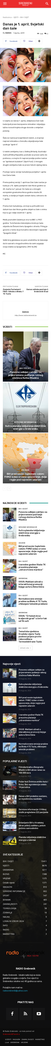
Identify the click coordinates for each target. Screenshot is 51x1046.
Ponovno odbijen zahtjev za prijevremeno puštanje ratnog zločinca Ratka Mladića (25, 375)
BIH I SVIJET (24, 17)
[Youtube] (39, 1014)
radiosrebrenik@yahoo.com (15, 991)
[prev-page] (4, 489)
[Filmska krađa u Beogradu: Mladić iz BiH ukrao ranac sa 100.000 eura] (9, 770)
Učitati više (24, 648)
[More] (39, 41)
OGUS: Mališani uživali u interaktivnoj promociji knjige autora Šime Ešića (31, 584)
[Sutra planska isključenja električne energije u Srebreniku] (25, 407)
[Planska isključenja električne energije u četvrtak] (9, 840)
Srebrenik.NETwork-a (11, 1034)
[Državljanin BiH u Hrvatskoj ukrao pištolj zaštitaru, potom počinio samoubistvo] (9, 826)
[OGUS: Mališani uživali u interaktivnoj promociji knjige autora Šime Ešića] (9, 583)
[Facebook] (12, 1014)
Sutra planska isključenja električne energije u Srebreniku (25, 427)
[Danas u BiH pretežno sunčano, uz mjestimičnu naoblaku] (9, 799)
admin (8, 33)
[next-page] (9, 489)
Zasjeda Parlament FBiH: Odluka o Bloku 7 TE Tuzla (13, 291)
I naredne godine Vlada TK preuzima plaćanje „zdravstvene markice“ (32, 567)
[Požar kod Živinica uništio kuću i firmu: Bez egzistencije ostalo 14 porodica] (9, 785)
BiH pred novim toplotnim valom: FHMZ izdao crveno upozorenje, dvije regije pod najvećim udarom (25, 476)
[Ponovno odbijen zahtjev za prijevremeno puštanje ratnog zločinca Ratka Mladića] (25, 356)
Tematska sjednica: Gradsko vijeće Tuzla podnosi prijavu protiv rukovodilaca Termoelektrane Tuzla (30, 636)
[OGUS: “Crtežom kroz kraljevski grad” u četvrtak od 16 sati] (9, 617)
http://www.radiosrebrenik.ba (25, 315)
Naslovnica (7, 17)
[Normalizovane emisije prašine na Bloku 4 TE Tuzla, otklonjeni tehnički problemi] (9, 600)
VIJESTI (15, 17)
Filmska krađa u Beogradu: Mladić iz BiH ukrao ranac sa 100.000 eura (32, 770)
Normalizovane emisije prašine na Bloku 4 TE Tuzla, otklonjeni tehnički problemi (33, 601)
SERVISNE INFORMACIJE (25, 422)
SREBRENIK (23, 578)
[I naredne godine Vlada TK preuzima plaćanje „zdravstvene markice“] (9, 566)
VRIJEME (25, 470)
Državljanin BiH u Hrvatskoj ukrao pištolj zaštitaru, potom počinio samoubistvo (32, 825)
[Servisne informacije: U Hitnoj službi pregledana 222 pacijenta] (9, 813)
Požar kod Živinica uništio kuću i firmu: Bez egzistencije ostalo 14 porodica (33, 784)
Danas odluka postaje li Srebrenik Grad (37, 290)
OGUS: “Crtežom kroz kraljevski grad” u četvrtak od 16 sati (33, 618)
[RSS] (25, 1014)
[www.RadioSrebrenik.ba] (25, 954)
